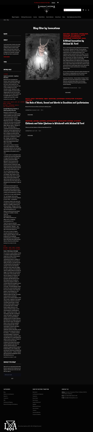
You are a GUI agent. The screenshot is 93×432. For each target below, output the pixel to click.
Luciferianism (67, 38)
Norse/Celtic (35, 398)
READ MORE (68, 92)
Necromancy (35, 400)
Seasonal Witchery (36, 412)
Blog (4, 392)
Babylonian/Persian (37, 406)
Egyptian (34, 404)
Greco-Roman (35, 408)
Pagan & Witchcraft (37, 402)
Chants (33, 98)
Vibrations (28, 100)
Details (53, 2)
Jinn (18, 102)
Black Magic (66, 33)
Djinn (16, 102)
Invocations (66, 35)
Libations (36, 121)
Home (5, 19)
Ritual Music (78, 98)
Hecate (10, 247)
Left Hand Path (75, 35)
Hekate (13, 247)
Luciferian (66, 36)
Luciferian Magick (75, 36)
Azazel (8, 102)
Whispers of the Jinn (10, 106)
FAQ (4, 400)
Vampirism (35, 396)
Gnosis (46, 98)
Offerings (70, 121)
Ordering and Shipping (8, 402)
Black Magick (74, 33)
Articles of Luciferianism (9, 394)
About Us (5, 396)
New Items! (35, 392)
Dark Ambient (39, 98)
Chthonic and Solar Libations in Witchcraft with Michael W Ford (54, 123)
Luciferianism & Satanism (38, 394)
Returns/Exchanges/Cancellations (11, 404)
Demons (12, 102)
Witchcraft (77, 121)
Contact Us (6, 398)
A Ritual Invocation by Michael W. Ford (73, 42)
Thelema (34, 410)
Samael (84, 38)
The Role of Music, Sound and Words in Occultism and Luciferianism (57, 102)
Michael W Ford (76, 38)
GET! (12, 378)
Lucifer (83, 35)
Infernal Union (83, 33)
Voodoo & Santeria (37, 414)
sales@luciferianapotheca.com (71, 397)
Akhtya (27, 98)
